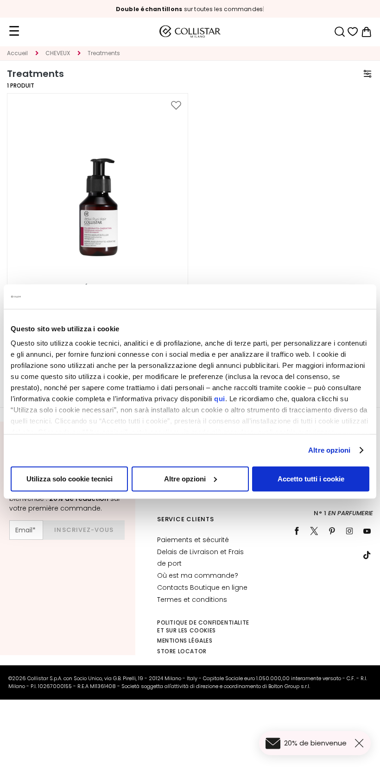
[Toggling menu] (14, 31)
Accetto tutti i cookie (311, 478)
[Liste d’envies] (353, 31)
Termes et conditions (192, 599)
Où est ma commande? (197, 575)
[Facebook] (297, 531)
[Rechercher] (339, 31)
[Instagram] (349, 531)
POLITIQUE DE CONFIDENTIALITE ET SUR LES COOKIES (203, 626)
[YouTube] (367, 531)
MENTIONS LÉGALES (185, 640)
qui (219, 399)
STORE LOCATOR (182, 651)
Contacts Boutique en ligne (202, 587)
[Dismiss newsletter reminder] (361, 743)
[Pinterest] (332, 531)
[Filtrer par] (367, 73)
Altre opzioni (329, 450)
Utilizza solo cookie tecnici (69, 478)
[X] (314, 531)
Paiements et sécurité (193, 539)
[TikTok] (367, 555)
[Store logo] (190, 31)
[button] (176, 105)
